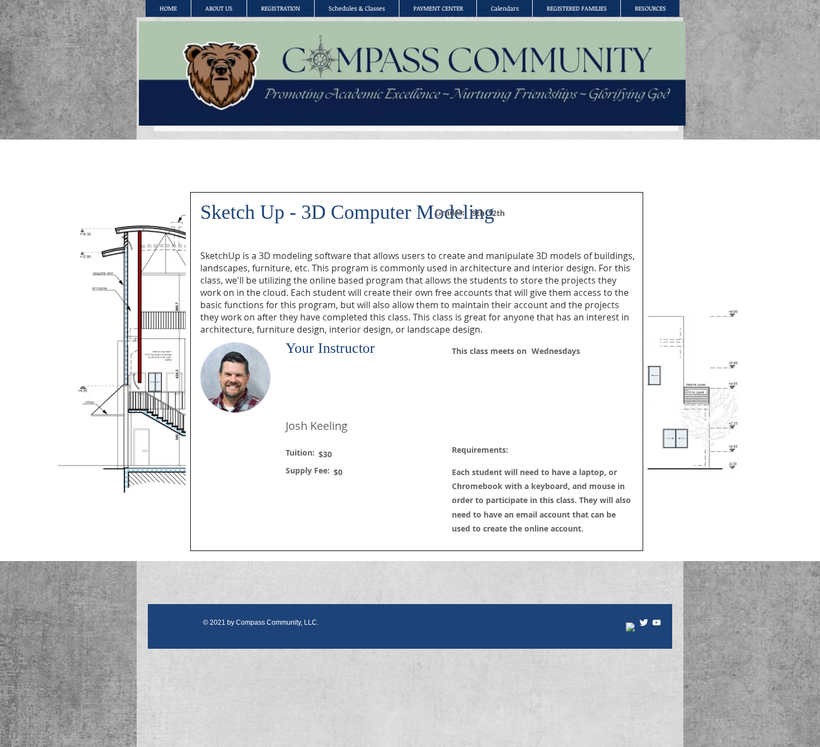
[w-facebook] (631, 627)
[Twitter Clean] (644, 622)
